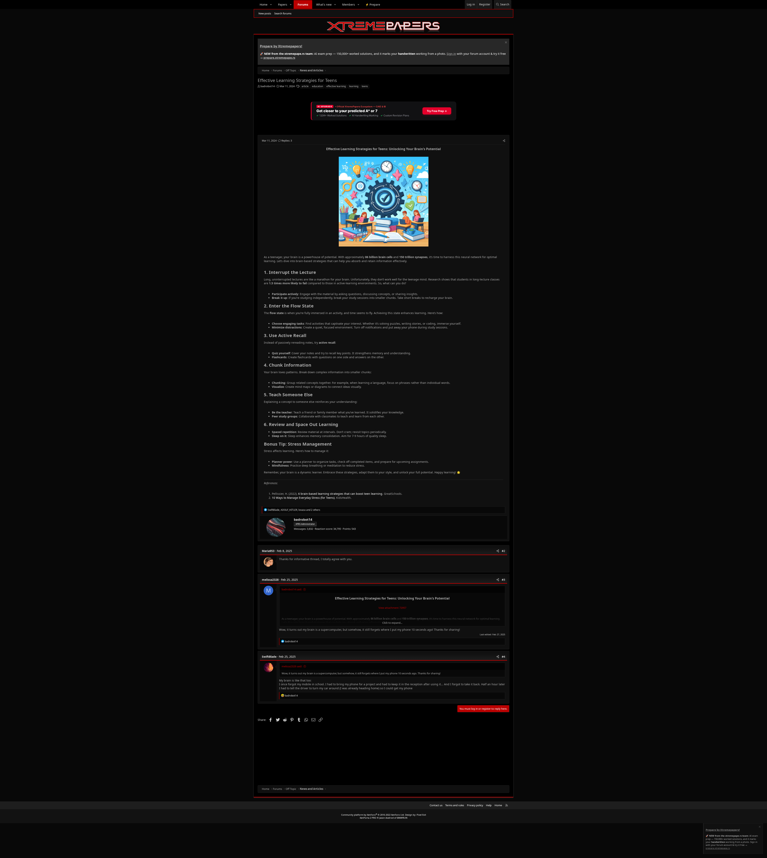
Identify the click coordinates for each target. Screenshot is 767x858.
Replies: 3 (286, 140)
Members (348, 4)
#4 (503, 656)
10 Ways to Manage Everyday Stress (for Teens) (303, 498)
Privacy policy (475, 805)
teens (365, 86)
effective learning (336, 86)
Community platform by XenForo (372, 814)
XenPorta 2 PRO (368, 817)
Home (263, 4)
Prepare (372, 4)
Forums (303, 4)
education (317, 86)
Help (489, 805)
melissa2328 (270, 580)
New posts (264, 13)
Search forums (282, 13)
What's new (324, 4)
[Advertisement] (377, 753)
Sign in (451, 54)
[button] (271, 4)
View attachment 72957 (392, 608)
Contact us (436, 805)
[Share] (504, 141)
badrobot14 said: (292, 589)
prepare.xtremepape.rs (279, 58)
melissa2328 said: (292, 666)
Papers (282, 4)
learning (353, 86)
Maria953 (268, 551)
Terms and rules (454, 805)
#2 (503, 551)
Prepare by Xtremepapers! (281, 46)
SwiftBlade (269, 656)
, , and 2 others (294, 510)
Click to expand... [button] (392, 623)
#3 (503, 580)
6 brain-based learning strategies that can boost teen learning (340, 494)
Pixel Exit (421, 814)
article (305, 86)
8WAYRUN (402, 817)
